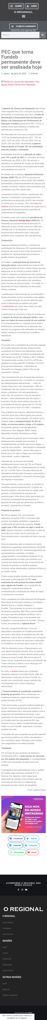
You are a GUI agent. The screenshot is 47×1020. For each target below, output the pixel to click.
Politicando (7, 959)
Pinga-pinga (7, 965)
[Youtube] (26, 890)
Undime (14, 671)
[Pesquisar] (42, 35)
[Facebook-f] (18, 890)
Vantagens (7, 928)
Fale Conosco (8, 934)
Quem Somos (8, 923)
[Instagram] (22, 890)
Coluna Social (8, 970)
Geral (5, 947)
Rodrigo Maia (24, 220)
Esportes (6, 989)
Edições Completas (10, 995)
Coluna (5, 953)
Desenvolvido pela (23, 1013)
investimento (8, 306)
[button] (23, 16)
